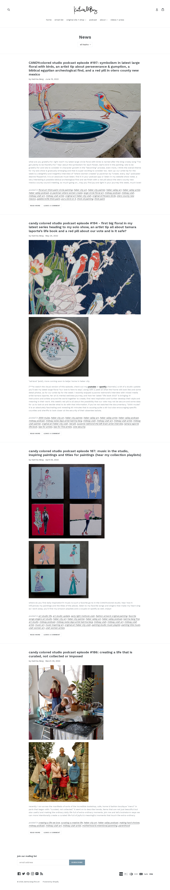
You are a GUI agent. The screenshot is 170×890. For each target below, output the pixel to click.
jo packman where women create (66, 193)
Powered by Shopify (51, 882)
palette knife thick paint (48, 199)
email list (59, 20)
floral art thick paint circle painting (55, 190)
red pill (72, 424)
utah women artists (55, 628)
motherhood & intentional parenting (99, 825)
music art (39, 625)
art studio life (45, 616)
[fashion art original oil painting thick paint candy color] (58, 597)
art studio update (61, 616)
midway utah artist (55, 196)
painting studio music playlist (106, 625)
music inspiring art (54, 625)
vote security (79, 427)
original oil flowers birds (104, 196)
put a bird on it (68, 199)
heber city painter (96, 190)
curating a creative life (72, 822)
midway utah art (37, 196)
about (104, 19)
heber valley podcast (39, 193)
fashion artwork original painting (111, 616)
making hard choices (129, 822)
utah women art (36, 628)
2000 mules (44, 418)
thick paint (99, 199)
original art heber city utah (78, 196)
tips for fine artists (62, 427)
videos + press (117, 20)
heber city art (80, 190)
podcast (93, 20)
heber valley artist (131, 190)
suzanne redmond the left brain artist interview (100, 424)
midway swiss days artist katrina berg (64, 421)
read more (35, 206)
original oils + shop (76, 19)
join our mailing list (27, 856)
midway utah (128, 193)
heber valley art (113, 190)
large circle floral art (94, 193)
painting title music (130, 625)
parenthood (124, 825)
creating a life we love (49, 822)
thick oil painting (85, 199)
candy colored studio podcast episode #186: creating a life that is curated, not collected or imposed (80, 654)
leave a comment (52, 206)
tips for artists (45, 427)
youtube (92, 386)
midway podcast (112, 193)
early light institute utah (83, 616)
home (49, 20)
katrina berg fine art (32, 882)
